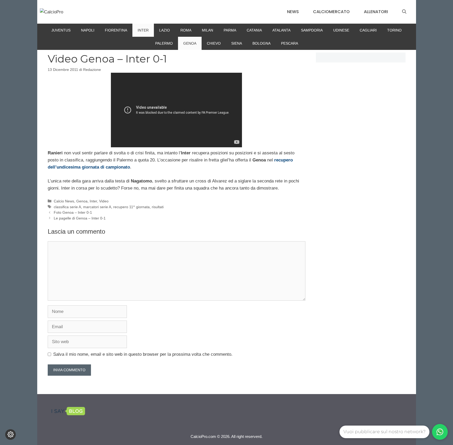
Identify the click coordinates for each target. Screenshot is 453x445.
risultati (158, 207)
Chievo (214, 43)
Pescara (289, 43)
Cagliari (368, 30)
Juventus (61, 30)
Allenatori (376, 12)
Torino (394, 30)
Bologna (261, 43)
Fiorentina (116, 30)
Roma (185, 30)
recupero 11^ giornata (131, 207)
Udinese (341, 30)
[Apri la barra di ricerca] (404, 11)
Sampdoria (312, 30)
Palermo (164, 43)
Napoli (87, 30)
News (293, 12)
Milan (207, 30)
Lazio (164, 30)
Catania (254, 30)
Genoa (189, 43)
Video (104, 201)
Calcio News (64, 201)
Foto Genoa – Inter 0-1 (73, 212)
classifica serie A (67, 207)
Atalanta (281, 30)
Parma (230, 30)
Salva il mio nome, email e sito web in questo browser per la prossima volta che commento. (143, 354)
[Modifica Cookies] (10, 434)
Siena (236, 43)
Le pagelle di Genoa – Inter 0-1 (80, 218)
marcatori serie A (97, 207)
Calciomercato (331, 12)
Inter (143, 30)
